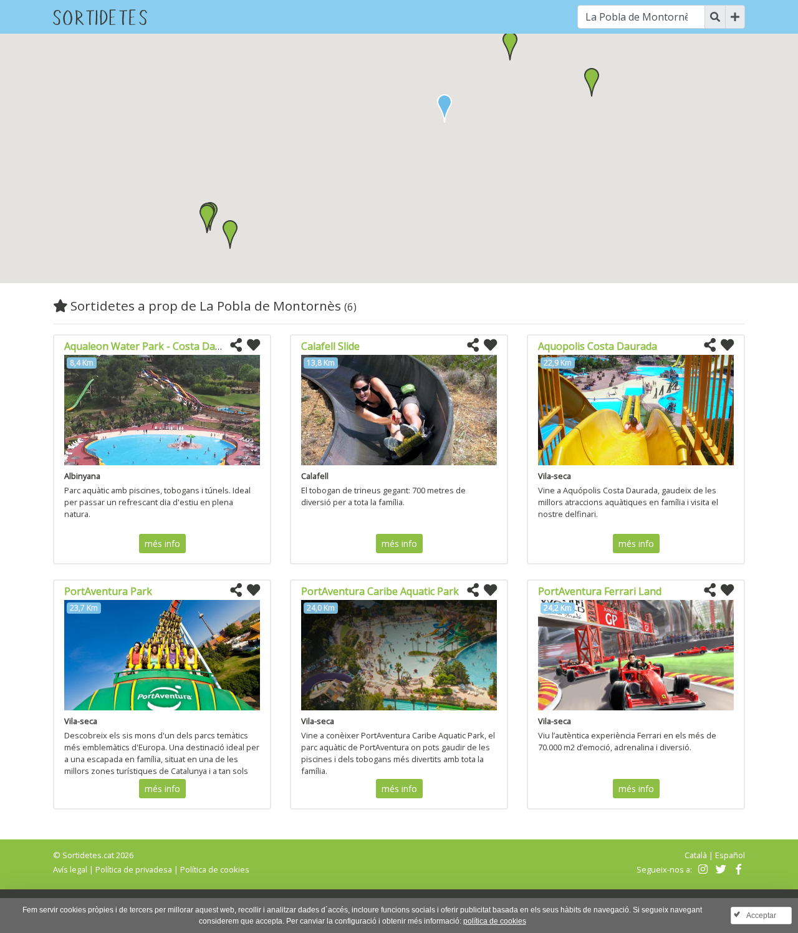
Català (696, 855)
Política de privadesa (133, 869)
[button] (509, 46)
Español (730, 855)
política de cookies (494, 921)
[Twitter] (719, 869)
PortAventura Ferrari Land (599, 591)
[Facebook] (737, 869)
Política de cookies (214, 869)
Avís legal (70, 869)
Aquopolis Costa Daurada (597, 346)
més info (162, 543)
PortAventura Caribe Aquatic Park (380, 591)
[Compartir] (236, 345)
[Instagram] (701, 869)
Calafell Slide (330, 346)
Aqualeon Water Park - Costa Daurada (153, 346)
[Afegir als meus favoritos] (253, 345)
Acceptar (761, 915)
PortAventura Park (108, 591)
